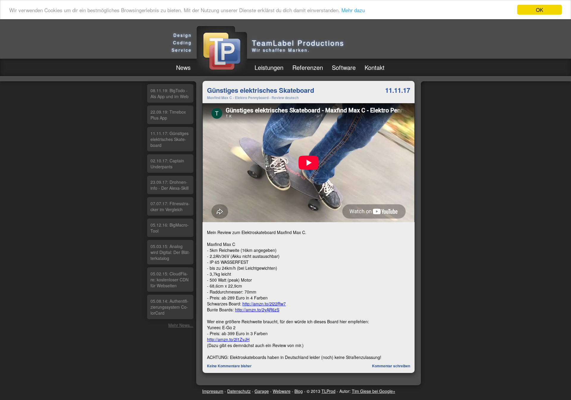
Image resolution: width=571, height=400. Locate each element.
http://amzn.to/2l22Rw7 (264, 304)
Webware (282, 391)
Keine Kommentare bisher (229, 365)
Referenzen (307, 67)
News (183, 67)
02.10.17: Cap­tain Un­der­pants (167, 164)
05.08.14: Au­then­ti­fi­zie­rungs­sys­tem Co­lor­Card (169, 307)
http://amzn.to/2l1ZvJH (228, 339)
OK (539, 9)
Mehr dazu (353, 10)
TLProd (328, 391)
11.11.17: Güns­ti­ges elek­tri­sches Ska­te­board (169, 139)
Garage (262, 391)
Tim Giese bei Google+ (373, 391)
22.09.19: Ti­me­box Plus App (168, 115)
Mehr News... (180, 325)
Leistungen (269, 67)
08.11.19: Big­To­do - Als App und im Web (169, 93)
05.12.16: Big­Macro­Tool (169, 228)
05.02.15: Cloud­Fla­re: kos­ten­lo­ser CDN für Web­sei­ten (169, 279)
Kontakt (375, 67)
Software (344, 67)
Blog (298, 391)
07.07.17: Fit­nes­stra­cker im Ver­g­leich (170, 206)
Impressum (212, 391)
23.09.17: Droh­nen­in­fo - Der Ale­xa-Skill (169, 185)
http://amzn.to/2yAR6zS (257, 310)
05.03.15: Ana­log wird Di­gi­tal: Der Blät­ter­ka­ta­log (170, 252)
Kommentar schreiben (391, 365)
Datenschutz (239, 391)
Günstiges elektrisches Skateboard (260, 90)
